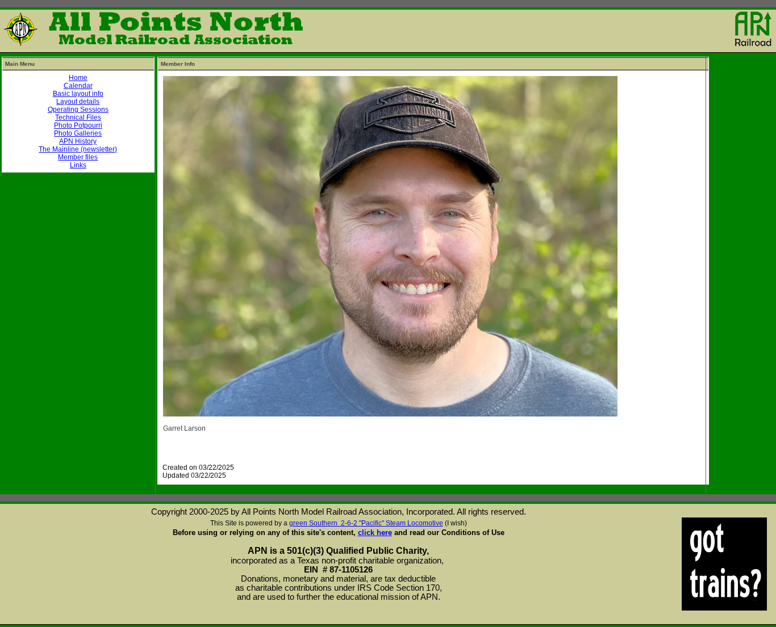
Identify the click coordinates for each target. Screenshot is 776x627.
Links (78, 165)
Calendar (78, 86)
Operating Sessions (78, 109)
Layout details (77, 102)
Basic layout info (78, 94)
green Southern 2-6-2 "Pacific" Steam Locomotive (366, 523)
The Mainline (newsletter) (78, 149)
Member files (78, 157)
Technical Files (78, 117)
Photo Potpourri (78, 125)
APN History (78, 141)
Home (78, 78)
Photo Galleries (78, 133)
